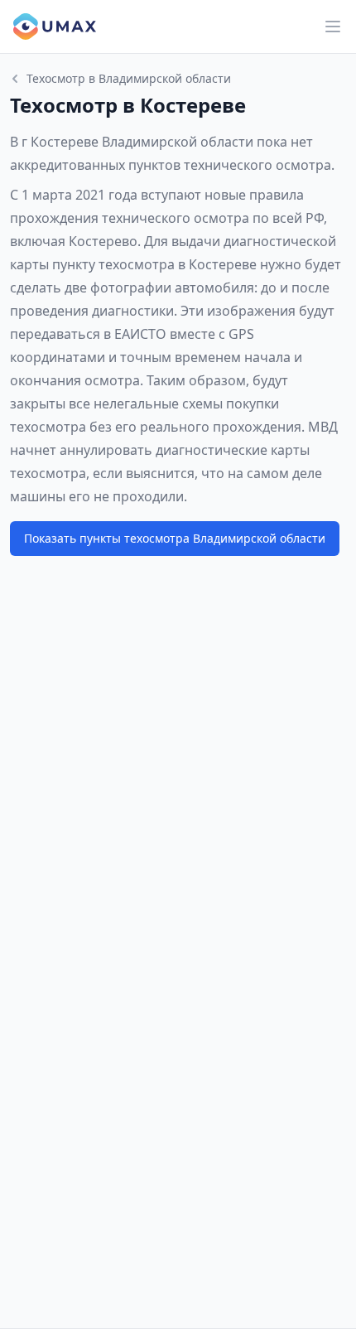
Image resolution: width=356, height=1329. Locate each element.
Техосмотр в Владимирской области (128, 78)
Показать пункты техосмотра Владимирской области (174, 538)
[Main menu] (332, 26)
